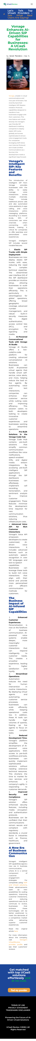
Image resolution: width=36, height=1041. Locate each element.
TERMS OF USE (18, 1005)
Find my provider (19, 990)
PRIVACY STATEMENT (18, 1008)
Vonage (11, 96)
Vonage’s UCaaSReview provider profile (18, 942)
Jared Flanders (15, 56)
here (16, 931)
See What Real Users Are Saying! (20, 16)
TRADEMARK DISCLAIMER (18, 1010)
